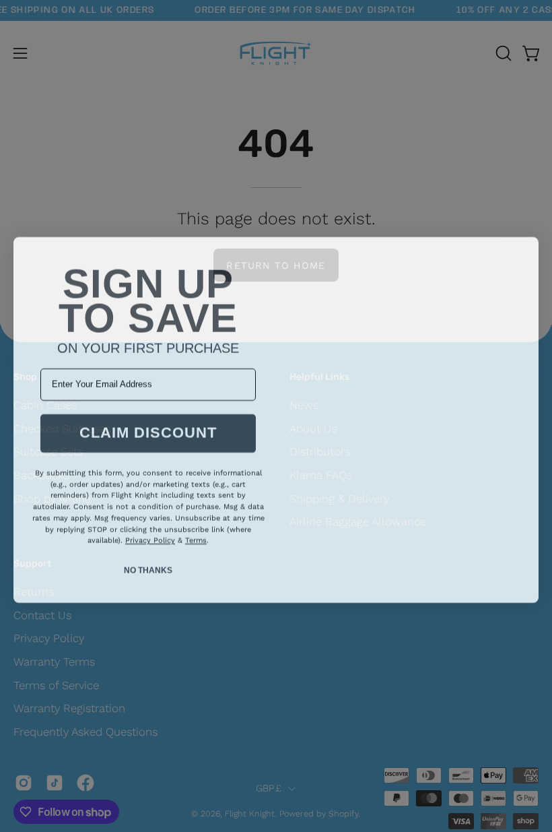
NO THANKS (148, 566)
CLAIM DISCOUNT (148, 429)
